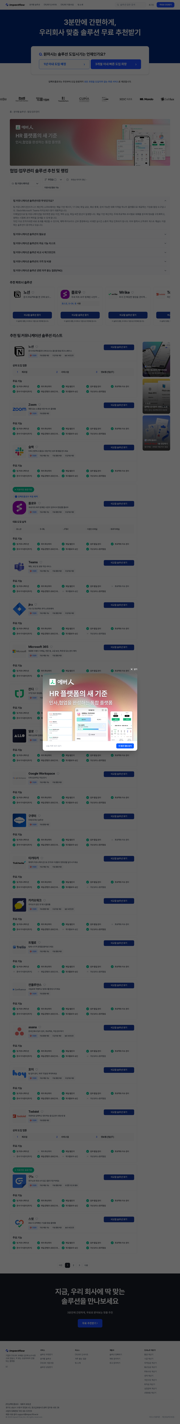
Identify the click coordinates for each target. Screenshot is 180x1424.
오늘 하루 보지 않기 (53, 746)
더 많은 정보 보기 (125, 746)
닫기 (135, 669)
